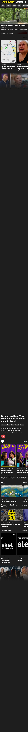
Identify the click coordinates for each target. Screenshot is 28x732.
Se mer (22, 33)
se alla (24, 38)
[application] (14, 16)
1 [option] (2, 441)
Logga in (19, 2)
